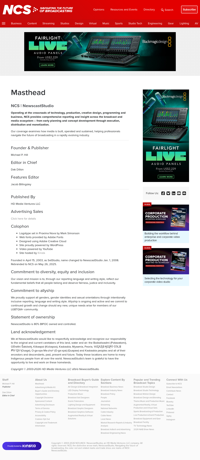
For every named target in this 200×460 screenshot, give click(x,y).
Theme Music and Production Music (149, 401)
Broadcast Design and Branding (147, 397)
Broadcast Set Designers (78, 397)
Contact (169, 394)
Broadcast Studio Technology (146, 390)
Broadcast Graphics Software (80, 411)
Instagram (170, 419)
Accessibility (40, 415)
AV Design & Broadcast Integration (83, 386)
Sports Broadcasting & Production (148, 411)
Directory (149, 9)
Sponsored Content (43, 401)
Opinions (98, 9)
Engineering (155, 23)
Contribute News (173, 390)
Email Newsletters (174, 387)
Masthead (39, 383)
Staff (5, 379)
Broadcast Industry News (111, 390)
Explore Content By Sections (113, 381)
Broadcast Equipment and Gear (147, 418)
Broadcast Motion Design (144, 393)
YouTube (170, 405)
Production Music (75, 393)
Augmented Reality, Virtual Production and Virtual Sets (145, 406)
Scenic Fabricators (76, 401)
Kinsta (41, 253)
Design (79, 23)
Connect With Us (177, 379)
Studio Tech (135, 23)
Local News (106, 419)
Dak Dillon (6, 392)
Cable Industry (107, 411)
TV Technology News (143, 425)
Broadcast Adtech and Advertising (115, 429)
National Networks (109, 408)
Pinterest (170, 412)
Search (169, 10)
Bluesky (169, 401)
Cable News (106, 415)
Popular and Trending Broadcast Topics (147, 381)
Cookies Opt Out (42, 419)
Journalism (105, 401)
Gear (171, 23)
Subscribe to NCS (174, 383)
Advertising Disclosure (45, 404)
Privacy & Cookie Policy (45, 411)
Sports (119, 23)
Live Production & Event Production (149, 415)
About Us (41, 379)
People (104, 397)
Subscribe (189, 9)
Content (32, 23)
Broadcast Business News (112, 386)
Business (16, 23)
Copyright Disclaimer (44, 397)
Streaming (48, 23)
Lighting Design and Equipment (81, 404)
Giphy (168, 415)
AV (196, 23)
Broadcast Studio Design (144, 386)
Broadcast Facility (141, 422)
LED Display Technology (78, 390)
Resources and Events (123, 9)
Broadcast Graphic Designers (80, 408)
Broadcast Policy (108, 393)
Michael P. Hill (8, 383)
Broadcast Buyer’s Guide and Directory (83, 381)
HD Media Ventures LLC (118, 443)
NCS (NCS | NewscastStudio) (89, 443)
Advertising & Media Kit (45, 387)
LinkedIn (170, 408)
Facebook (170, 398)
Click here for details (23, 219)
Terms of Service (42, 408)
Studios (64, 23)
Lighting (184, 23)
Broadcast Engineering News (113, 432)
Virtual (93, 23)
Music (105, 23)
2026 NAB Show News (144, 429)
